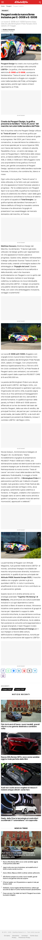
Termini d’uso (34, 935)
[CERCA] (40, 2)
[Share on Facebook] (3, 671)
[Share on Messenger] (14, 671)
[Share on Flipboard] (24, 671)
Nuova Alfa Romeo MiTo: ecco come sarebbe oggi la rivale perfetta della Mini (20, 758)
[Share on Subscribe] (3, 676)
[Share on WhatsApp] (8, 671)
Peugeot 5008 (19, 689)
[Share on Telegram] (35, 671)
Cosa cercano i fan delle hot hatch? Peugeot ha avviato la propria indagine (21, 894)
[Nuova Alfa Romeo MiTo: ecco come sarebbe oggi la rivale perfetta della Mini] (21, 743)
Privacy (14, 937)
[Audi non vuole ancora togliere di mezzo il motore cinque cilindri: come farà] (21, 774)
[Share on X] (29, 671)
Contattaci (24, 935)
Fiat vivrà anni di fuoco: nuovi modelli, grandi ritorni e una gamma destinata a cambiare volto (20, 726)
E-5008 (22, 72)
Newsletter (15, 935)
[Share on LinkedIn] (19, 671)
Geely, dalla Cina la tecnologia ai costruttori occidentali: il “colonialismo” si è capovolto (19, 819)
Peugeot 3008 (7, 689)
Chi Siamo (7, 935)
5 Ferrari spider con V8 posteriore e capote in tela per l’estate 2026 (21, 883)
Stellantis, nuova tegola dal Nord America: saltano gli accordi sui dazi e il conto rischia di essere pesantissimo (22, 888)
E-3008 (12, 72)
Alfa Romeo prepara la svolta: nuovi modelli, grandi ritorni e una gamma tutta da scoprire (20, 877)
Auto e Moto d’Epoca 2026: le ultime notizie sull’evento (21, 873)
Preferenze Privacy (24, 937)
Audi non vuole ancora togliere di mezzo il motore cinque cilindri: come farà (19, 789)
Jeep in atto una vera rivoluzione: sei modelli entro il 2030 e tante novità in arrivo (20, 868)
